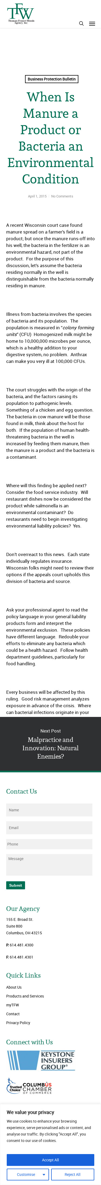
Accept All (50, 1159)
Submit (15, 885)
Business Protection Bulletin (52, 79)
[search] (81, 23)
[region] (50, 1144)
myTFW (12, 1004)
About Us (14, 987)
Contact (13, 1013)
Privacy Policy (18, 1022)
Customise (26, 1174)
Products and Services (25, 996)
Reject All (73, 1174)
